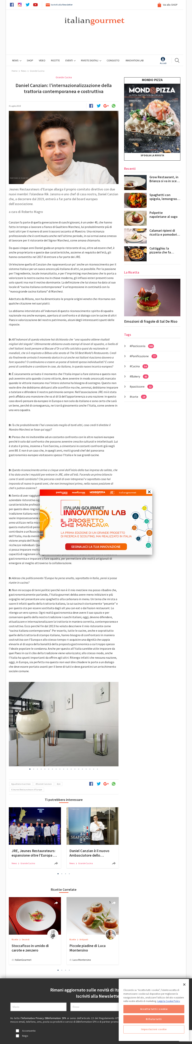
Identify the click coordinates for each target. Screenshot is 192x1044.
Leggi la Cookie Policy (168, 1001)
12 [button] (71, 769)
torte (138, 396)
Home (14, 70)
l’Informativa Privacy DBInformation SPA (44, 1018)
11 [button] (67, 769)
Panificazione (143, 356)
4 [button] (41, 769)
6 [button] (49, 769)
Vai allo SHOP (170, 4)
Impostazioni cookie (153, 1029)
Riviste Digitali (90, 60)
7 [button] (52, 769)
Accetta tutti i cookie (153, 1009)
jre (59, 783)
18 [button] (94, 769)
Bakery (139, 376)
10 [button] (64, 769)
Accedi (163, 63)
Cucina (139, 366)
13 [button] (75, 769)
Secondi (25, 939)
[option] (63, 724)
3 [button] (37, 769)
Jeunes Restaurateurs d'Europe (27, 789)
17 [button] (90, 769)
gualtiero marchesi (21, 783)
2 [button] (34, 769)
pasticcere (141, 386)
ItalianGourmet (23, 959)
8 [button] (56, 769)
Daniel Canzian (44, 783)
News (15, 60)
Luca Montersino (82, 959)
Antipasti (84, 939)
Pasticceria (142, 346)
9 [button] (60, 769)
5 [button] (45, 769)
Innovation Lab (135, 60)
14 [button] (79, 769)
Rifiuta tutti (154, 1019)
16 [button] (86, 769)
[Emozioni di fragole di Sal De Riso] (152, 297)
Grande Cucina (37, 70)
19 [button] (97, 769)
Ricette (15, 939)
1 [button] (30, 769)
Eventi (69, 60)
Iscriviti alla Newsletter (62, 4)
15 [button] (82, 769)
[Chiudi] (184, 984)
